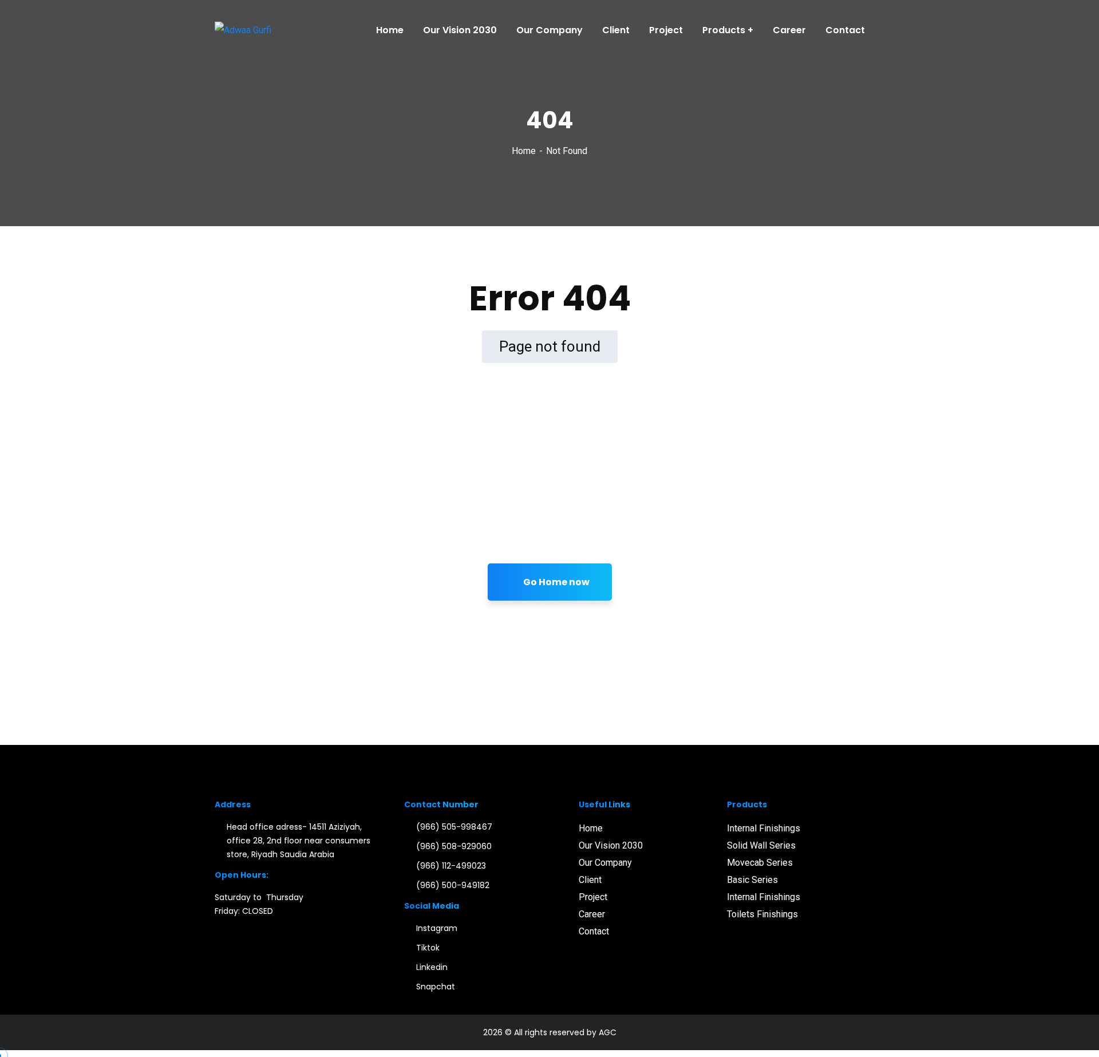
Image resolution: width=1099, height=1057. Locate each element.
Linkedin (432, 967)
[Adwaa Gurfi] (243, 30)
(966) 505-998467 (454, 827)
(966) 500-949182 (452, 885)
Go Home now (555, 582)
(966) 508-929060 (454, 846)
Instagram (436, 928)
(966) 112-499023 (451, 865)
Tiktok (428, 947)
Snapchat (435, 986)
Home (524, 150)
